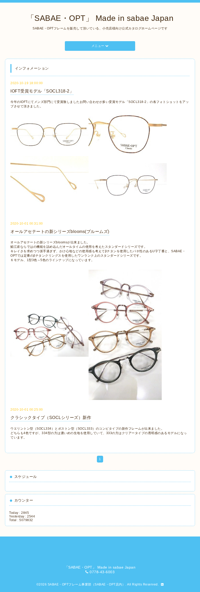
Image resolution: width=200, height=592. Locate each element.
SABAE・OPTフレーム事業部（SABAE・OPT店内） (87, 584)
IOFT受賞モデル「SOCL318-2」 (42, 91)
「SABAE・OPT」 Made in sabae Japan (100, 18)
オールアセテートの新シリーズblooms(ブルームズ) (59, 231)
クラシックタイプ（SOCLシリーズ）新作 (50, 417)
